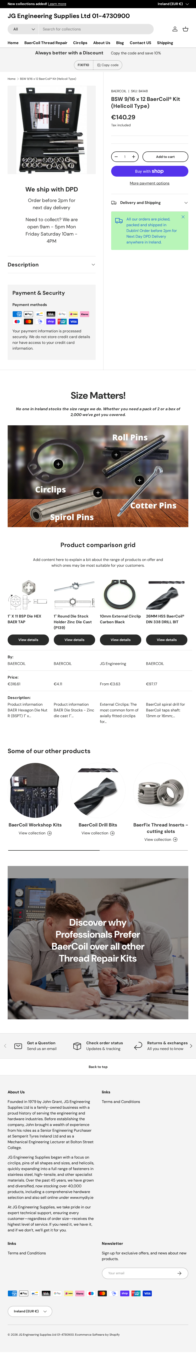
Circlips (80, 42)
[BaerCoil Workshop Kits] (35, 790)
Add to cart (165, 157)
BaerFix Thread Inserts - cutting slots (160, 828)
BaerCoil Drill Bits (98, 825)
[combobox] (81, 29)
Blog (120, 42)
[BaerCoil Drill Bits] (98, 790)
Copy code (110, 65)
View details (28, 640)
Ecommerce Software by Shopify (97, 1335)
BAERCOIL (118, 91)
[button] (185, 29)
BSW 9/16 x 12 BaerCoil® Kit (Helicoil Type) (48, 78)
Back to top (98, 1067)
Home (13, 42)
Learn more (57, 4)
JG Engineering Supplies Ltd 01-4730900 (46, 1335)
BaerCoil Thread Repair (45, 42)
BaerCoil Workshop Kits (35, 825)
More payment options (149, 183)
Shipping (165, 42)
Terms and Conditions (121, 1101)
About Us (101, 42)
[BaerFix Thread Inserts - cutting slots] (160, 790)
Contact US (140, 42)
